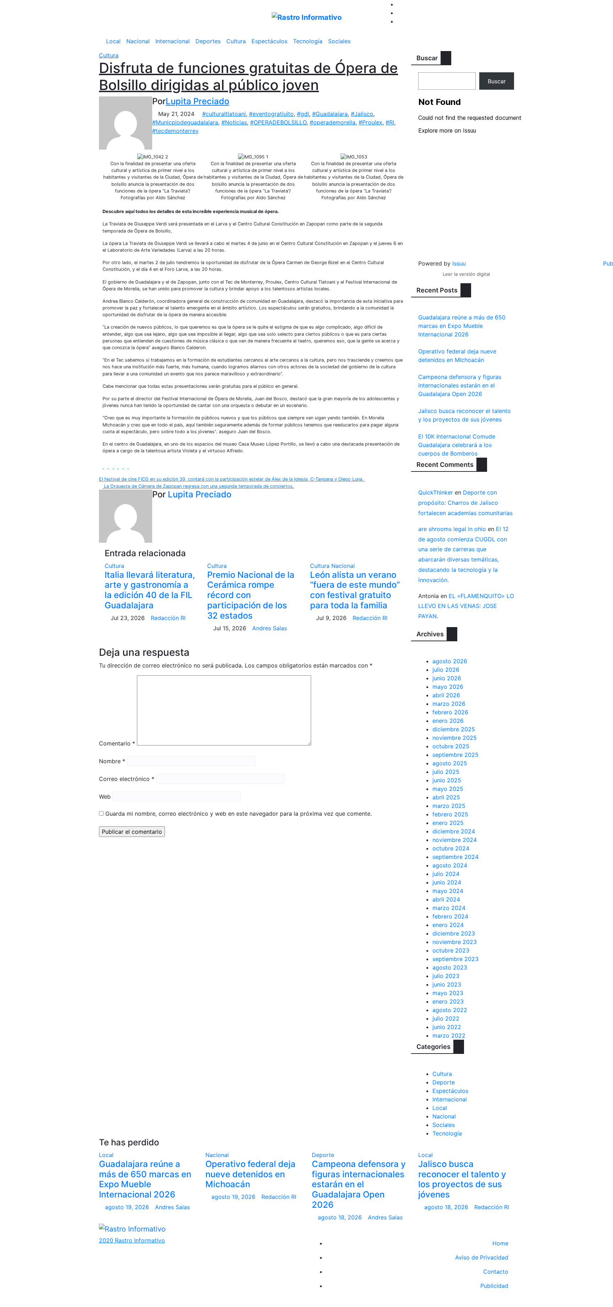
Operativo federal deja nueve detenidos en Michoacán (250, 1174)
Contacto (495, 1271)
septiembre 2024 (455, 856)
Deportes (208, 41)
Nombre (112, 761)
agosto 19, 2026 (128, 1207)
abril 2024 (446, 899)
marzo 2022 (448, 1035)
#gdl (303, 113)
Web (105, 796)
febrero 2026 (450, 712)
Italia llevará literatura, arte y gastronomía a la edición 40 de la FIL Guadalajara (150, 590)
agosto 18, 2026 (341, 1217)
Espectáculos (269, 41)
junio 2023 (446, 984)
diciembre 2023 (453, 933)
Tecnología (307, 41)
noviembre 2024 (454, 839)
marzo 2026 (448, 703)
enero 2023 (448, 1001)
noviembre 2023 (454, 941)
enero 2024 (448, 924)
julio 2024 (445, 873)
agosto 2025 (449, 763)
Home (500, 1243)
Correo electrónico (126, 778)
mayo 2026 (447, 686)
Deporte (443, 1082)
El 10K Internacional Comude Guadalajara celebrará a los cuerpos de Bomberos (456, 445)
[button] (512, 41)
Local (113, 41)
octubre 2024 (450, 848)
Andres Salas (269, 628)
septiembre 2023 (455, 958)
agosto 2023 (449, 967)
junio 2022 (446, 1026)
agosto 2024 (449, 865)
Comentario (117, 743)
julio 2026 (445, 669)
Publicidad (494, 1285)
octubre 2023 (450, 950)
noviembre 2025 (454, 737)
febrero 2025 (450, 814)
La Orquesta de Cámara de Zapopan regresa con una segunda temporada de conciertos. (198, 486)
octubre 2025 (450, 746)
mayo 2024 (447, 890)
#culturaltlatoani (224, 113)
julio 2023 (445, 975)
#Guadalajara (330, 113)
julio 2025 (445, 771)
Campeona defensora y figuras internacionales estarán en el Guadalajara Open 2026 (459, 385)
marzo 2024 (448, 907)
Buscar (427, 58)
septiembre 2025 (455, 754)
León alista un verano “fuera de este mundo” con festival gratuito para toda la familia (355, 590)
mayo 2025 (447, 788)
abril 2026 (446, 695)
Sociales (339, 41)
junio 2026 (446, 678)
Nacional (138, 41)
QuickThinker (435, 492)
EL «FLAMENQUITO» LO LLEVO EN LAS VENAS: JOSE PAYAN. (466, 606)
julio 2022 (445, 1018)
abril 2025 (446, 797)
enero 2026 (448, 720)
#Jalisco (362, 113)
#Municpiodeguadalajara (185, 122)
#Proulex (370, 122)
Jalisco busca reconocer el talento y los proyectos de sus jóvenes (462, 1179)
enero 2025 (448, 822)
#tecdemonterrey (175, 130)
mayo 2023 (447, 992)
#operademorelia (332, 122)
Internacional (172, 41)
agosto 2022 (449, 1009)
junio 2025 (446, 780)
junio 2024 (446, 882)
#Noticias (234, 122)
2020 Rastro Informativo (132, 1240)
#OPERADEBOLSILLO (278, 122)
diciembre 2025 (453, 729)
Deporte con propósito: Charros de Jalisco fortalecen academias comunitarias (465, 502)
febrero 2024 (450, 916)
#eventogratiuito (271, 113)
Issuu (459, 263)
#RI (390, 122)
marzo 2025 (448, 805)
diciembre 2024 (453, 831)
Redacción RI (168, 617)
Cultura (236, 41)
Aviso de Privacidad (481, 1257)
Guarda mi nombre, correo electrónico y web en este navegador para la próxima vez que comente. (238, 813)
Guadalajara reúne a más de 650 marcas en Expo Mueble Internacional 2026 (462, 326)
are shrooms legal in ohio (452, 528)
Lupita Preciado (197, 101)
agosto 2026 (449, 661)
